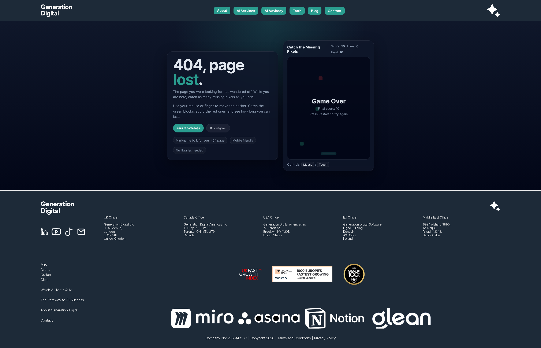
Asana (45, 269)
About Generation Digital (59, 310)
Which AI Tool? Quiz (56, 290)
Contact (47, 320)
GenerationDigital (56, 10)
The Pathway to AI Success (62, 300)
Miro (44, 264)
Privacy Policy (325, 338)
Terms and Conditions (294, 338)
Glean (45, 280)
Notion (46, 274)
